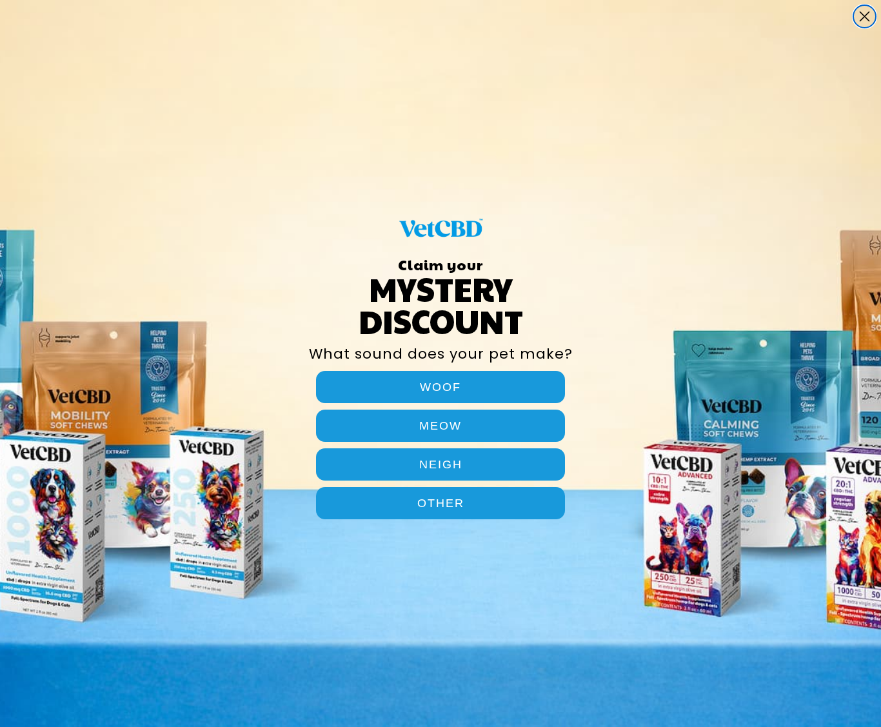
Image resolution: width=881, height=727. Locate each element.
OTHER (440, 503)
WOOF (440, 387)
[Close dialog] (864, 16)
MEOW (440, 425)
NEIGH (440, 464)
